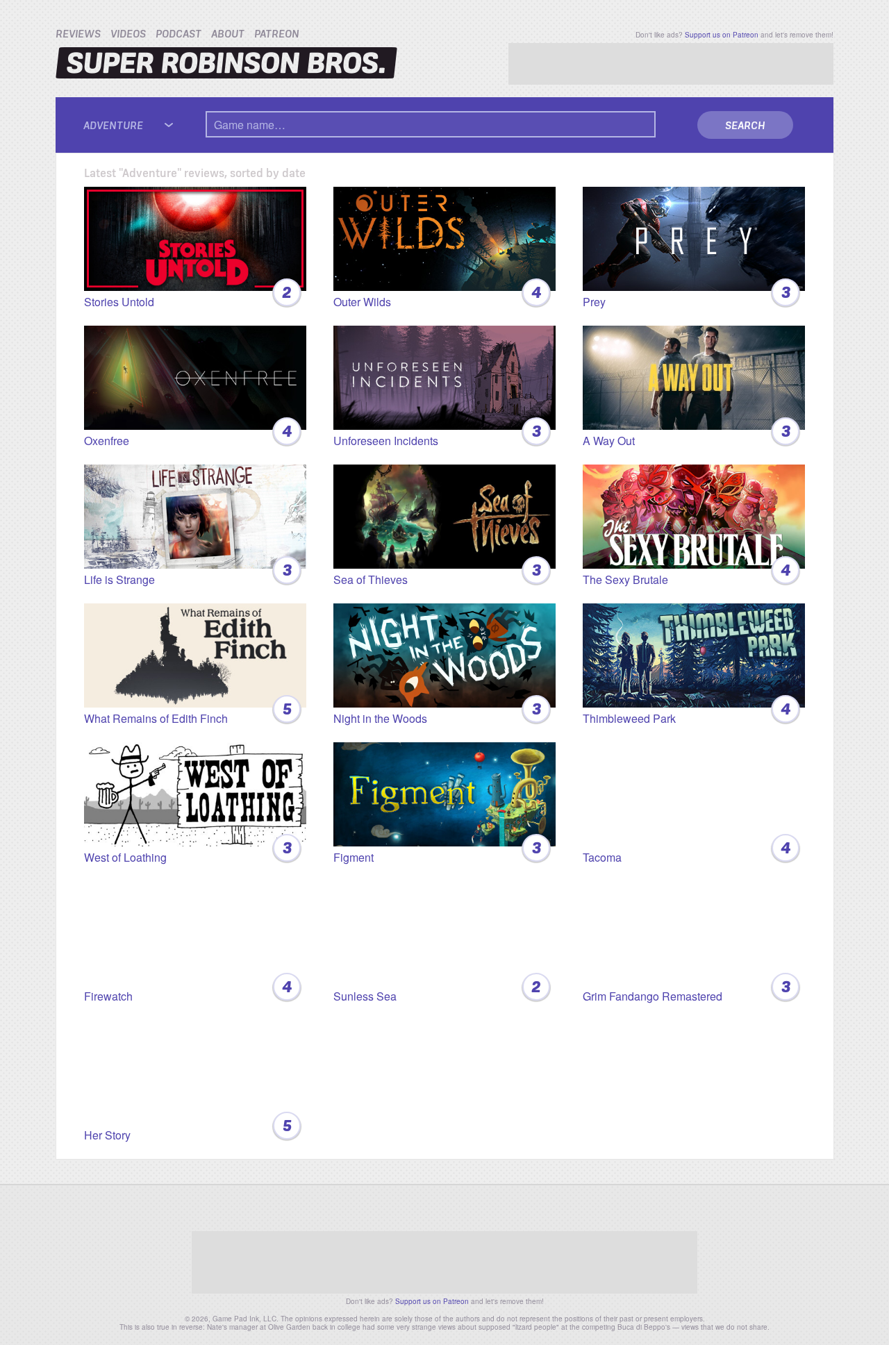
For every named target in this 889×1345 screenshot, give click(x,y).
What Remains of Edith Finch (188, 710)
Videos (128, 33)
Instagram (478, 1208)
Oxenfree (188, 432)
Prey (686, 294)
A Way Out (686, 432)
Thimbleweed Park (686, 710)
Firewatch (188, 988)
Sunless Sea (437, 988)
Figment (437, 849)
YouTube (434, 1208)
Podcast (178, 33)
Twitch (456, 1208)
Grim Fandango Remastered (686, 988)
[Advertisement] (670, 64)
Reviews (78, 33)
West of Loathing (188, 849)
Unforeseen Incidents (437, 432)
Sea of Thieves (437, 571)
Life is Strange (188, 571)
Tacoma (686, 849)
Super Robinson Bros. (226, 63)
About (227, 33)
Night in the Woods (437, 710)
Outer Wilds (437, 294)
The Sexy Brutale (686, 571)
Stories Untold (188, 294)
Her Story (188, 1127)
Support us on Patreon (721, 35)
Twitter (389, 1208)
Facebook (411, 1208)
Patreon (276, 33)
